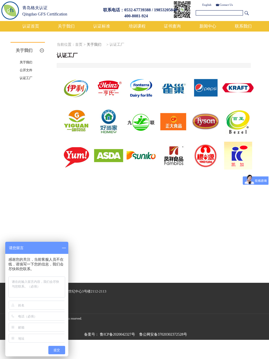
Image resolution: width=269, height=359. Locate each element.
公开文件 (26, 70)
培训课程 (137, 26)
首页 (78, 45)
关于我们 (66, 26)
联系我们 (243, 26)
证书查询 (172, 26)
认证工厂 (26, 78)
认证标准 (101, 26)
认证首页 (30, 26)
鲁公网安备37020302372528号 (163, 334)
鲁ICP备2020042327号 (117, 334)
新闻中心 (207, 26)
